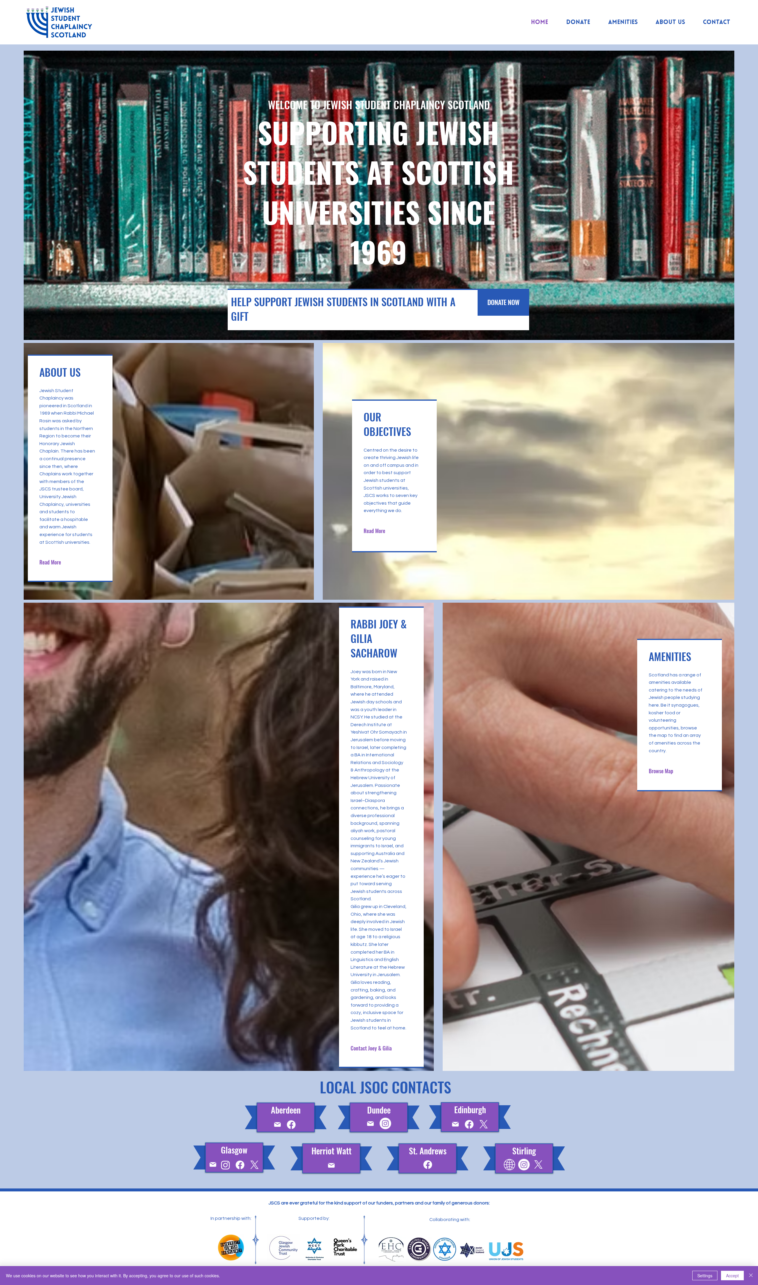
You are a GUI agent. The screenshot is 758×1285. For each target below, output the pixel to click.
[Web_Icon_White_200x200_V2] (509, 1164)
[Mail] (277, 1124)
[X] (483, 1124)
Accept (732, 1275)
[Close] (750, 1275)
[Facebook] (291, 1124)
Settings (704, 1275)
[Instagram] (385, 1123)
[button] (372, 1048)
